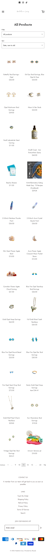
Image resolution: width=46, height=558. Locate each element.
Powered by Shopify (30, 551)
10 (19, 465)
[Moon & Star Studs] (34, 94)
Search (23, 513)
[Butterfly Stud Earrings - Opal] (11, 62)
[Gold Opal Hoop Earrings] (11, 306)
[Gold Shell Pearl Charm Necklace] (11, 405)
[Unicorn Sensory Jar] (34, 438)
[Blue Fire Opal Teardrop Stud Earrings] (34, 274)
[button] (23, 34)
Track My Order (23, 496)
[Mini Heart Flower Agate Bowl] (11, 238)
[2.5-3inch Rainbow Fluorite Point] (11, 205)
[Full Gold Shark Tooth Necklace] (34, 306)
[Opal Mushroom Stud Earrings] (11, 94)
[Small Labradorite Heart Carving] (11, 127)
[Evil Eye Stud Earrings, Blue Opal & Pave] (34, 62)
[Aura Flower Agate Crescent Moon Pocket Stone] (34, 238)
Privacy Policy (23, 506)
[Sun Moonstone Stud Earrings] (34, 405)
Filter (3, 30)
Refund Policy (23, 503)
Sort (3, 41)
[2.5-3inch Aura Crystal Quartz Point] (34, 205)
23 (40, 465)
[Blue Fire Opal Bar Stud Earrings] (34, 339)
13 (32, 465)
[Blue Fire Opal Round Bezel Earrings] (11, 339)
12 (28, 465)
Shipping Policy (23, 499)
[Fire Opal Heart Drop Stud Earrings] (11, 372)
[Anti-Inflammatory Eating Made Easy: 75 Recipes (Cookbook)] (34, 170)
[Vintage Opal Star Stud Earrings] (11, 438)
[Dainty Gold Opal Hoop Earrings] (34, 372)
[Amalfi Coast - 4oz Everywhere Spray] (34, 132)
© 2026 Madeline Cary (16, 551)
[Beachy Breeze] (11, 170)
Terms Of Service (23, 509)
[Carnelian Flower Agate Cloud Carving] (11, 274)
